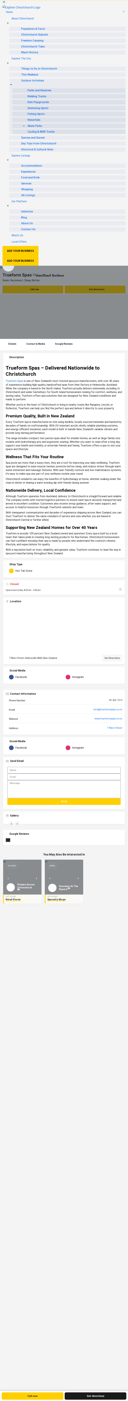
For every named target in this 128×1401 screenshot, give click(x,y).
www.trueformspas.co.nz (108, 718)
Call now (33, 1396)
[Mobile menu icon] (64, 2)
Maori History (29, 52)
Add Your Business (20, 250)
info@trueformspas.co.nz (108, 709)
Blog (24, 217)
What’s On (17, 235)
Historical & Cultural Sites (37, 149)
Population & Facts (33, 28)
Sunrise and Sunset (33, 137)
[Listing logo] (8, 266)
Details (12, 344)
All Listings (28, 195)
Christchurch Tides (33, 46)
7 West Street (114, 727)
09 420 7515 (115, 700)
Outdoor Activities (32, 80)
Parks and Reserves (39, 90)
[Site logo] (21, 7)
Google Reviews (64, 344)
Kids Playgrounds (38, 102)
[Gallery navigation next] (17, 823)
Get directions (95, 1396)
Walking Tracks (37, 96)
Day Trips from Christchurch (38, 143)
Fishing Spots (36, 114)
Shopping (27, 189)
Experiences (28, 171)
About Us (27, 223)
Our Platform (19, 201)
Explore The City (21, 58)
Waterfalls (34, 119)
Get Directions (112, 658)
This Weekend (29, 74)
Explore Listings (21, 155)
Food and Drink (30, 177)
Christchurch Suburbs (34, 34)
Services (26, 183)
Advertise (27, 211)
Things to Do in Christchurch (39, 68)
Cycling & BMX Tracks (41, 131)
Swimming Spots (38, 108)
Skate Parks (35, 125)
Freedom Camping (32, 40)
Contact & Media (35, 344)
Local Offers (19, 241)
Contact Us (28, 229)
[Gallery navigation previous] (12, 823)
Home (9, 12)
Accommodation (31, 165)
